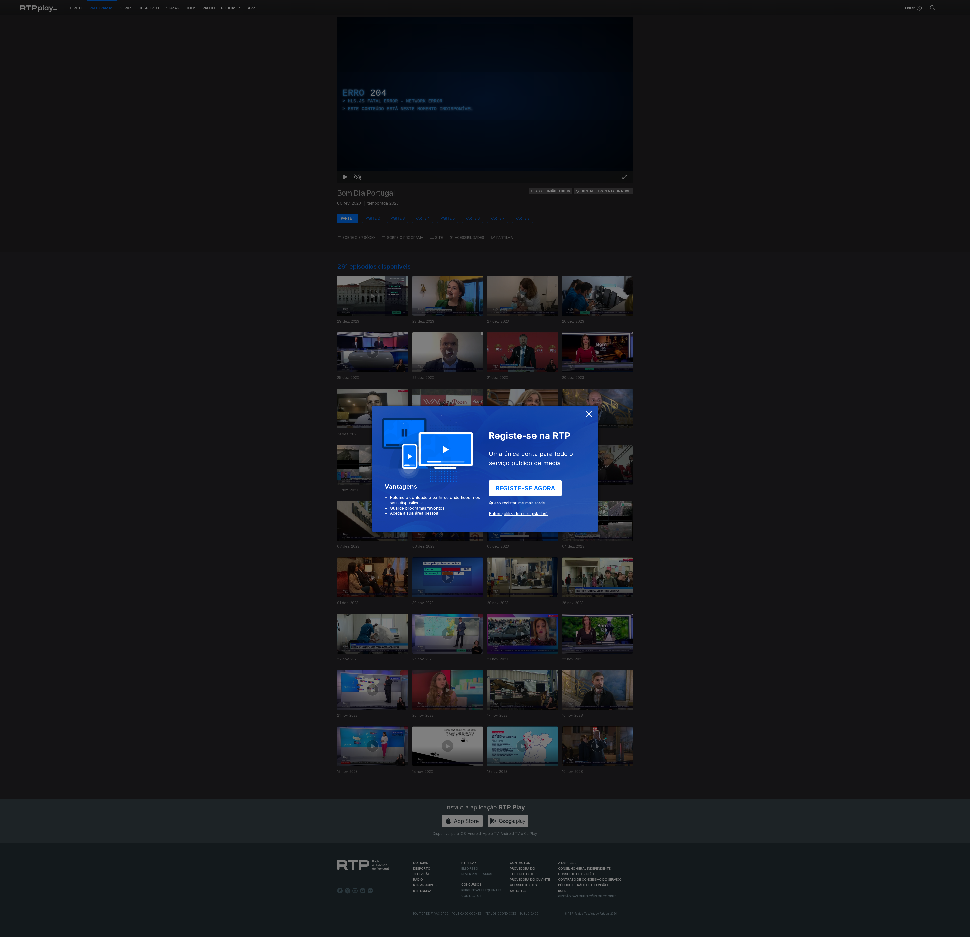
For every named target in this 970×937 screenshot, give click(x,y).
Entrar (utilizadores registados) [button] (518, 513)
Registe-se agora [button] (525, 488)
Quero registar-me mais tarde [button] (517, 503)
